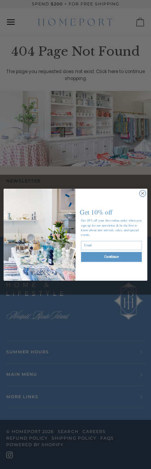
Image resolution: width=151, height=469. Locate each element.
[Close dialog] (142, 193)
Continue (111, 256)
